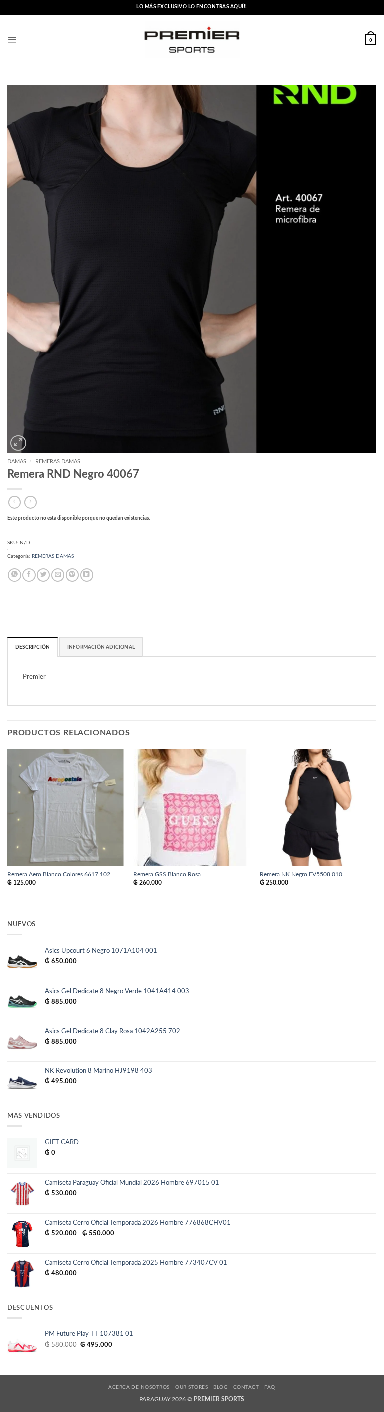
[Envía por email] (58, 575)
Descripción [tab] (33, 647)
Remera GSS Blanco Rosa (167, 874)
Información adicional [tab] (101, 647)
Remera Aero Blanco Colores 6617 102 (59, 874)
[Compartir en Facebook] (29, 575)
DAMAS (17, 461)
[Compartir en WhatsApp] (14, 575)
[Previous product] (30, 502)
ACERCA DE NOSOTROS (139, 1387)
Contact (246, 1387)
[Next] (376, 825)
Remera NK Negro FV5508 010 (301, 874)
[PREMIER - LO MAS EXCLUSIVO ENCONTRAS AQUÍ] (192, 40)
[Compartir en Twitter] (43, 575)
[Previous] (8, 825)
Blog (221, 1387)
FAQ (269, 1387)
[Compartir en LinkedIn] (87, 575)
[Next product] (14, 502)
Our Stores (192, 1387)
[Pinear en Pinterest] (72, 575)
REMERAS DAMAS (58, 461)
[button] (12, 39)
